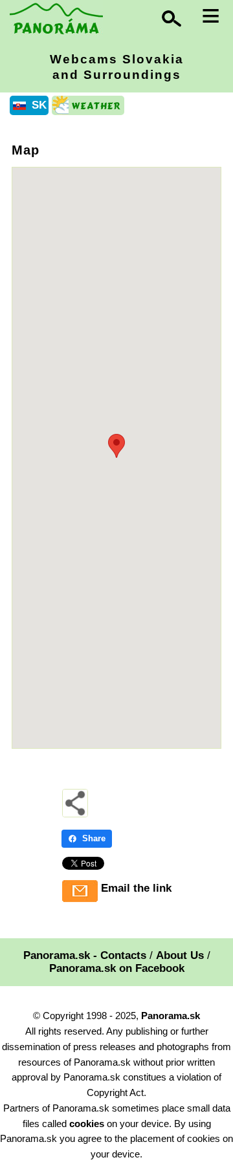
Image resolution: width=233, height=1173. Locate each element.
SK (39, 105)
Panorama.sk (170, 1015)
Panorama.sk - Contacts (84, 955)
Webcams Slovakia (117, 66)
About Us (180, 955)
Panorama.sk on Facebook (116, 968)
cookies (86, 1123)
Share (93, 838)
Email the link (136, 888)
